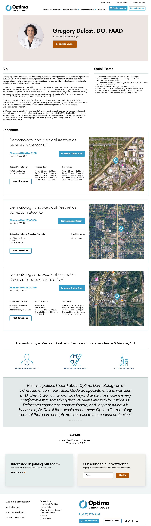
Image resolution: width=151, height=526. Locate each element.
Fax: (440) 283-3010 (19, 156)
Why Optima (45, 501)
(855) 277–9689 (91, 514)
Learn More (17, 472)
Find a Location (119, 8)
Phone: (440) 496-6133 (23, 153)
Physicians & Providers (49, 504)
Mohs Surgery (13, 507)
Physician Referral (122, 2)
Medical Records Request (50, 510)
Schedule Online (137, 8)
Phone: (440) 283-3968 (23, 220)
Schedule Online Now (71, 154)
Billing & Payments (139, 2)
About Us (101, 9)
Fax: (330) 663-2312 (19, 223)
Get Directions (20, 181)
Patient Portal (106, 2)
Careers (43, 516)
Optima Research (87, 9)
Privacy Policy (45, 519)
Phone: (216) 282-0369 (23, 288)
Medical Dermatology (18, 502)
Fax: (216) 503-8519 (19, 291)
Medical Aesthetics (70, 9)
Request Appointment (71, 221)
